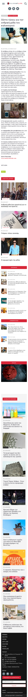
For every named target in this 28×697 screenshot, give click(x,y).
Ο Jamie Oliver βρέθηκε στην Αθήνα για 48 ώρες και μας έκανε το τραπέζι (16, 352)
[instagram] (13, 8)
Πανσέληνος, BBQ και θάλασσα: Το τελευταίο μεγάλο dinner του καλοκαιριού (17, 283)
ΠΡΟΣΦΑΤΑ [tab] (14, 267)
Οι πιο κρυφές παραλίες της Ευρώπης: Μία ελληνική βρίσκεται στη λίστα (16, 302)
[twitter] (17, 8)
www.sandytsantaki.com (8, 158)
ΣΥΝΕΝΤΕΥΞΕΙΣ (14, 320)
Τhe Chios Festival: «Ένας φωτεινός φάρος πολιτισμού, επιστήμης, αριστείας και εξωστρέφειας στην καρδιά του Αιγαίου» (17, 329)
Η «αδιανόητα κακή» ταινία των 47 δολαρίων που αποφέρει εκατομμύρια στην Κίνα (17, 312)
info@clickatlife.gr (10, 661)
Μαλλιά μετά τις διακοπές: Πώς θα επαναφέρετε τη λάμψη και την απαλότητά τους (17, 293)
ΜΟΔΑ (3, 171)
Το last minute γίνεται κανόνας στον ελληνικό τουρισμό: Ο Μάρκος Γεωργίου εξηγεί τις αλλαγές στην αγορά (17, 341)
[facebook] (9, 8)
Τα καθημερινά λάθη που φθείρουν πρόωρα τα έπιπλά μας (17, 274)
